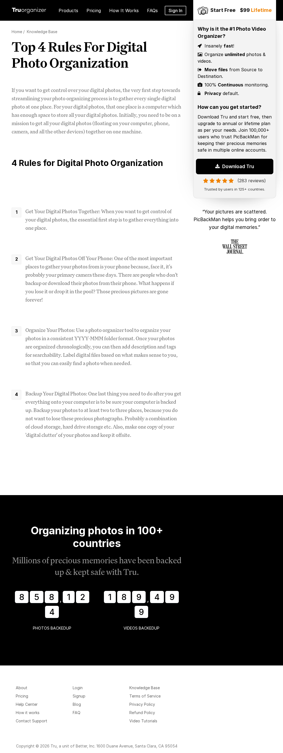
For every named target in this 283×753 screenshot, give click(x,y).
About (21, 687)
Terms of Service (145, 696)
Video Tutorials (143, 720)
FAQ (76, 712)
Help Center (27, 704)
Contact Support (31, 720)
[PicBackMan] (203, 9)
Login (78, 687)
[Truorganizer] (29, 9)
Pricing (22, 696)
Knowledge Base (144, 687)
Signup (79, 696)
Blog (77, 704)
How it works (28, 712)
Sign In (175, 10)
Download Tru (237, 166)
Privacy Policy (142, 704)
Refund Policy (142, 712)
